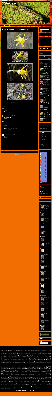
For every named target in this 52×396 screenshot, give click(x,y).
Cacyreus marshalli (43, 355)
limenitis (22, 370)
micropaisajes (40, 373)
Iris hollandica (45, 368)
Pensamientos (2, 380)
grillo (7, 366)
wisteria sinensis (44, 387)
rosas (6, 383)
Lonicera (29, 371)
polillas (49, 381)
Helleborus (2, 367)
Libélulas (3, 370)
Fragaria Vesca (45, 260)
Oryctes (45, 378)
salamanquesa (14, 383)
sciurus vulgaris (14, 384)
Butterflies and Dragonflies (43, 128)
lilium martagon (15, 370)
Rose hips (9, 383)
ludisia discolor (41, 371)
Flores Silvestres (19, 25)
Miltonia (45, 373)
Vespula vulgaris (3, 387)
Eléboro (13, 361)
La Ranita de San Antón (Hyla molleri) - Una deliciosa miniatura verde (46, 76)
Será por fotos (43, 325)
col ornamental (25, 358)
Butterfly (17, 355)
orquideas (26, 378)
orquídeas (30, 378)
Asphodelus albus (45, 353)
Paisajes (32, 25)
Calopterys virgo (8, 356)
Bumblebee (10, 355)
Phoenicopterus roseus (35, 380)
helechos (40, 366)
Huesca (8, 368)
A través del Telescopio (44, 283)
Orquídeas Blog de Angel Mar (43, 129)
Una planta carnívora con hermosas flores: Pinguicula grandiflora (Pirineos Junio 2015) (46, 93)
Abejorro (7, 350)
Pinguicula (46, 380)
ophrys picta (6, 377)
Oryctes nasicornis (48, 378)
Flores (14, 25)
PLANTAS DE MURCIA (44, 204)
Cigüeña (2, 358)
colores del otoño (3, 359)
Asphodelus (42, 353)
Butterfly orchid (20, 355)
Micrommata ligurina (36, 373)
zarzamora (2, 388)
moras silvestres (35, 374)
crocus (45, 359)
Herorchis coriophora (18, 367)
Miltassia (43, 373)
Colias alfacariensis (32, 358)
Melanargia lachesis (17, 373)
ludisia (38, 371)
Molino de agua (7, 374)
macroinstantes (43, 307)
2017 (41, 133)
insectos (23, 368)
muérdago (49, 374)
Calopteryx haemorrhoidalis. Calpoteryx (15, 356)
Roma (4, 383)
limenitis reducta (25, 370)
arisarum (19, 353)
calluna (5, 356)
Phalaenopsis (21, 380)
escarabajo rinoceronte (48, 362)
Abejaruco (5, 350)
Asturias (49, 353)
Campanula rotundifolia (28, 356)
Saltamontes (23, 383)
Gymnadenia (18, 366)
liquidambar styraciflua (6, 371)
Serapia (22, 384)
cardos (49, 356)
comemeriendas (9, 359)
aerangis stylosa (44, 350)
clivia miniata (15, 358)
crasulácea (37, 359)
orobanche (19, 378)
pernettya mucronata (17, 380)
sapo (34, 383)
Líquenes (2, 371)
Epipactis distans (6, 362)
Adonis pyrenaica (34, 350)
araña (40, 352)
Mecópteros (13, 373)
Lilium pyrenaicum (19, 370)
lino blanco (42, 370)
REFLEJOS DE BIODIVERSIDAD (43, 237)
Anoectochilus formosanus (18, 352)
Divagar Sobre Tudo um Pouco (7, 124)
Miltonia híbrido (48, 373)
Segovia (17, 384)
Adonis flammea (26, 350)
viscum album (36, 387)
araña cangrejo (43, 352)
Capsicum (37, 356)
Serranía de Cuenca (41, 384)
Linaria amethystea (35, 370)
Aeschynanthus (48, 350)
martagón (4, 373)
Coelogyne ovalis (21, 358)
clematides (12, 358)
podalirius (41, 381)
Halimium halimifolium (30, 366)
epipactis (2, 362)
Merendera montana (24, 373)
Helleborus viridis (14, 367)
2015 (41, 145)
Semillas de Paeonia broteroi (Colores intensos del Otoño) (46, 82)
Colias (28, 358)
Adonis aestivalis (18, 350)
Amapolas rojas (45, 118)
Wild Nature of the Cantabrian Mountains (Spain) (45, 319)
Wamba (45, 225)
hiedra (37, 367)
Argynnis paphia (10, 353)
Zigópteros (7, 388)
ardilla (4, 353)
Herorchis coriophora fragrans (24, 367)
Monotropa (11, 374)
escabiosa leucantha (35, 362)
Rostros (11, 383)
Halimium (26, 366)
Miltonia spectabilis (3, 374)
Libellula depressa (46, 308)
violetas (33, 387)
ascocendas (39, 353)
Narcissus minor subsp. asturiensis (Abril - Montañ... (44, 136)
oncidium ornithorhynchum (10, 376)
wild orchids (40, 387)
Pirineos (7, 381)
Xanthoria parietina (48, 387)
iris (35, 368)
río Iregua (2, 383)
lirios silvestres (25, 371)
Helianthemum (43, 366)
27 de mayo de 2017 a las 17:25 (11, 115)
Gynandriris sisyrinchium (22, 366)
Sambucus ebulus (31, 383)
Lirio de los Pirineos (21, 371)
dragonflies (6, 361)
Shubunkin (48, 384)
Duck (8, 361)
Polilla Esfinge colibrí (45, 381)
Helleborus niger (10, 367)
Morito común (39, 374)
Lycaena (45, 371)
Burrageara (14, 355)
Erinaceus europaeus (20, 362)
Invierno (28, 368)
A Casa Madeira (6, 134)
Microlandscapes (32, 373)
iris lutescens (48, 368)
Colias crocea (36, 358)
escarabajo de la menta (43, 362)
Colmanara (48, 358)
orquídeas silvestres (38, 378)
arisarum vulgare (28, 353)
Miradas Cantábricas (43, 271)
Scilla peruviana (10, 384)
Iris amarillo (41, 368)
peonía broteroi (8, 380)
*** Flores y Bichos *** (9, 3)
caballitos (29, 355)
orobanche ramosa (22, 378)
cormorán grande (24, 359)
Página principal (4, 25)
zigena (4, 388)
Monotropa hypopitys (14, 374)
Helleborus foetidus (6, 367)
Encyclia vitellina (32, 361)
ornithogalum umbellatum (9, 378)
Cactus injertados (36, 355)
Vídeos (13, 387)
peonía (5, 380)
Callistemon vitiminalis (48, 355)
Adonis (14, 350)
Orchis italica (33, 377)
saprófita (36, 383)
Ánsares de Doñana (46, 266)
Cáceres (31, 355)
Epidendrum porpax (48, 361)
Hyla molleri (16, 368)
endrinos (36, 361)
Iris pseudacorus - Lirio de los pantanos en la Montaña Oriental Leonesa (46, 69)
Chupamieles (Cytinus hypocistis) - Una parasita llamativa (46, 113)
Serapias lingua (28, 384)
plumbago (36, 381)
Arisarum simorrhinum (23, 353)
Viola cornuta (19, 387)
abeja (2, 350)
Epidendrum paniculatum (43, 361)
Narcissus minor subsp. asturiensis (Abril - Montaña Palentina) (46, 89)
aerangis (41, 350)
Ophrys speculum (15, 377)
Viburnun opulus (10, 387)
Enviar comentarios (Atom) (21, 154)
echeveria (11, 361)
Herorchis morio (29, 367)
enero (42, 143)
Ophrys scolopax (11, 377)
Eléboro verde (20, 361)
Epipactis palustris (10, 362)
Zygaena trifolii (15, 388)
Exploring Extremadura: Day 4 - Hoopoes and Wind (46, 291)
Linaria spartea (38, 370)
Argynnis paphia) (15, 353)
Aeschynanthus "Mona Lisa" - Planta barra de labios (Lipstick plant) (46, 63)
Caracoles (43, 356)
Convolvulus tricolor (13, 359)
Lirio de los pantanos (16, 371)
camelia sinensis (23, 356)
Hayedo (38, 366)
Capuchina (40, 356)
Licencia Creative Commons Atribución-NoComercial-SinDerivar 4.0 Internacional (44, 193)
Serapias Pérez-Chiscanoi (33, 384)
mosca (42, 374)
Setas (35, 25)
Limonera (29, 370)
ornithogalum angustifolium (4, 378)
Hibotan (32, 367)
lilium (11, 370)
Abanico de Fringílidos (46, 249)
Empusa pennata (27, 361)
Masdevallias (9, 373)
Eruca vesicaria (30, 362)
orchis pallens (43, 377)
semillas (20, 384)
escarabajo (38, 362)
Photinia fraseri (42, 380)
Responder (5, 113)
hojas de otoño (45, 367)
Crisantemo (42, 359)
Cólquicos (6, 359)
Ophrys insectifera (48, 376)
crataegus (40, 359)
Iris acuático (37, 368)
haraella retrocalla (34, 366)
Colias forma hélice (45, 358)
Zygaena (12, 388)
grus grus (15, 366)
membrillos (20, 373)
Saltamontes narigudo (27, 383)
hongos (49, 367)
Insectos (24, 25)
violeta (30, 387)
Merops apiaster (28, 373)
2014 (41, 146)
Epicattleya (38, 361)
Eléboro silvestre (16, 361)
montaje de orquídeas (19, 374)
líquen (49, 370)
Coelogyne (18, 358)
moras (33, 374)
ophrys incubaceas (43, 376)
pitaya (12, 381)
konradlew (27, 390)
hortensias (6, 368)
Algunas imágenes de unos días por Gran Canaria (46, 273)
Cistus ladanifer (9, 358)
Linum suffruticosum (46, 370)
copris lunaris (17, 359)
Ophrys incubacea (39, 376)
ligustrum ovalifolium (7, 370)
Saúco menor (42, 383)
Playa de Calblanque (28, 381)
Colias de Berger (40, 358)
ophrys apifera (21, 376)
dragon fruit (3, 361)
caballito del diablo (25, 355)
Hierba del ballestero (41, 367)
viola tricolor (23, 387)
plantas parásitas (21, 381)
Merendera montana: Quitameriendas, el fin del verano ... (46, 106)
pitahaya (10, 381)
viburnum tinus (6, 387)
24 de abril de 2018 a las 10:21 (11, 134)
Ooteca (18, 376)
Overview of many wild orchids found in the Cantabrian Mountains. (46, 321)
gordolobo (5, 366)
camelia (20, 356)
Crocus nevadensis (49, 359)
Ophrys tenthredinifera (24, 377)
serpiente (38, 384)
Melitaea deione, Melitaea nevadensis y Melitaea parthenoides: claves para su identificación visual (46, 298)
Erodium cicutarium (26, 362)
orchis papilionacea (47, 377)
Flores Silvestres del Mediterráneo (43, 277)
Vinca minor (16, 387)
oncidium (5, 376)
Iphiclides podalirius (32, 368)
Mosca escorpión (45, 374)
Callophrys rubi (2, 356)
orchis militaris (37, 377)
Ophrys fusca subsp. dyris (33, 376)
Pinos (5, 381)
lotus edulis (36, 371)
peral (11, 380)
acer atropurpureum (11, 350)
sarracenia (39, 383)
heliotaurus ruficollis (47, 366)
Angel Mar (5, 115)
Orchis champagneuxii (29, 377)
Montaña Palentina (30, 374)
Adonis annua (22, 350)
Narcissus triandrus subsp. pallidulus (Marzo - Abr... (43, 139)
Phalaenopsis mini (25, 380)
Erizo (23, 362)
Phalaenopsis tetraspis (30, 380)
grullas (12, 366)
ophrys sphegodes (19, 377)
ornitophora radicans (15, 378)
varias (29, 386)
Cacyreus (40, 355)
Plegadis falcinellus (32, 381)
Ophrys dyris (25, 376)
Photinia (39, 380)
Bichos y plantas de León (44, 313)
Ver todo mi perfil (42, 187)
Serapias (25, 384)
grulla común (10, 366)
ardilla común (7, 353)
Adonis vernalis (38, 350)
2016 (41, 144)
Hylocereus (20, 368)
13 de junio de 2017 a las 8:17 (13, 128)
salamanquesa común (19, 383)
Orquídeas (10, 25)
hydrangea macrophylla (12, 368)
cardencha (46, 356)
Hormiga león (2, 368)
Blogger (35, 390)
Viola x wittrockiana (27, 387)
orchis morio (40, 377)
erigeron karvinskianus (15, 362)
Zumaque (10, 388)
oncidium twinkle (15, 376)
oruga (42, 378)
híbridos (35, 367)
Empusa (24, 361)
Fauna (28, 25)
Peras (13, 380)
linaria (31, 370)
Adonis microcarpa (30, 350)
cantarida (32, 356)
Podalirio (39, 381)
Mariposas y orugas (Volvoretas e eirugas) (44, 296)
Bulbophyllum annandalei (6, 355)
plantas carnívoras (16, 381)
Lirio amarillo (11, 371)
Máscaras (6, 373)
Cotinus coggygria (28, 359)
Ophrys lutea (2, 377)
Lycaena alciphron (48, 371)
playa (24, 381)
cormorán (20, 359)
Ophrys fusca (29, 376)
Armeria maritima (35, 353)
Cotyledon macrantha (33, 359)
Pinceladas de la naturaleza (44, 254)
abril (42, 134)
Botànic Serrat (43, 212)
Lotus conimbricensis (33, 371)
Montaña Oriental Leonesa (24, 374)
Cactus (33, 355)
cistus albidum (5, 358)
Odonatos (2, 376)
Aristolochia (32, 353)
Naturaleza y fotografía (44, 265)
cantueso (35, 356)
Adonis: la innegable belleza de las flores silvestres (45, 100)
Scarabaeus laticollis (6, 384)
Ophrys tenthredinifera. (46, 231)
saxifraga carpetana (46, 383)
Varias (39, 25)
